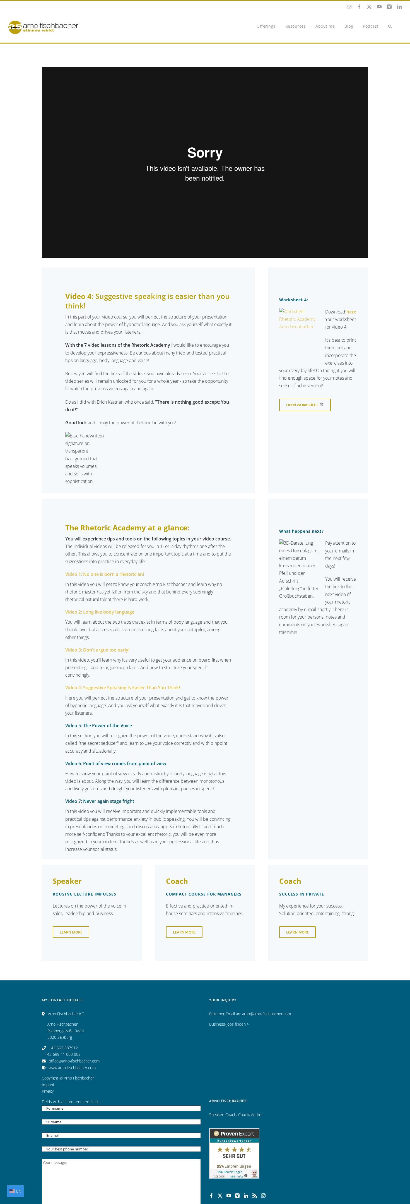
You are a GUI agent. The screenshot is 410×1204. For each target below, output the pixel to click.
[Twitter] (220, 1195)
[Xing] (237, 1195)
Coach (230, 1114)
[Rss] (254, 1195)
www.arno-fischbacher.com (72, 1067)
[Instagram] (263, 1195)
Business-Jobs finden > (229, 1024)
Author (257, 1114)
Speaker (216, 1114)
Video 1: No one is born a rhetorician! (104, 574)
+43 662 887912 (63, 1047)
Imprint (48, 1084)
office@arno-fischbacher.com (74, 1061)
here (351, 312)
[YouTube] (228, 1195)
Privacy (48, 1091)
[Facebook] (211, 1195)
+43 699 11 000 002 (63, 1054)
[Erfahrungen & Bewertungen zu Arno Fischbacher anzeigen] (234, 1131)
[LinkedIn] (246, 1195)
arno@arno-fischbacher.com (266, 1013)
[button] (390, 26)
